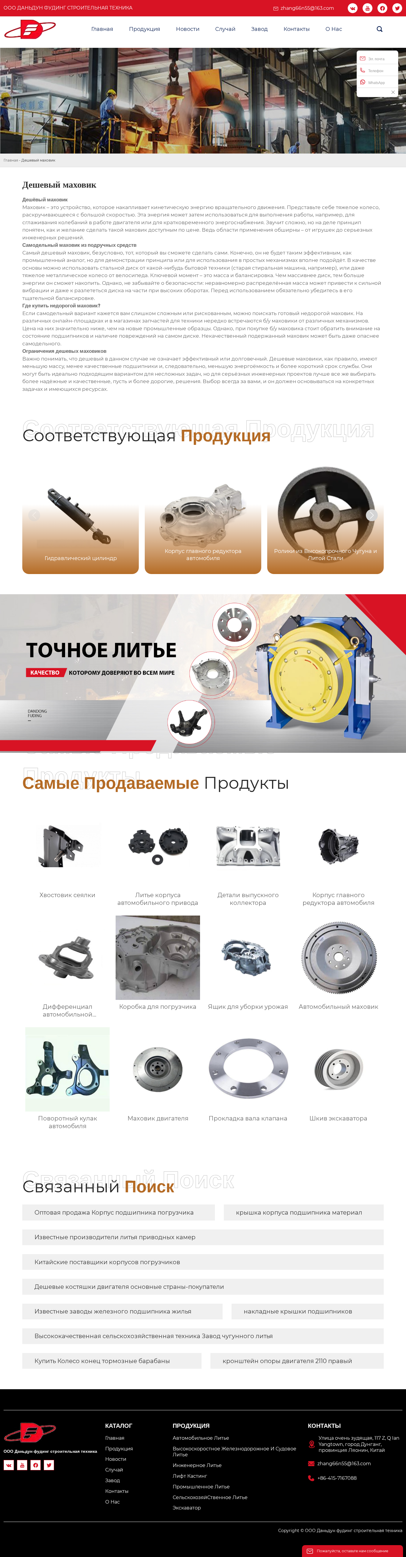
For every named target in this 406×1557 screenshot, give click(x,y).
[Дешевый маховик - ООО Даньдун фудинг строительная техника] (30, 29)
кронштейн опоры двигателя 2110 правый (287, 1361)
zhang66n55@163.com (307, 8)
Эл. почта (376, 59)
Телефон (375, 71)
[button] (372, 515)
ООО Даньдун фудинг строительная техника (68, 8)
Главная (11, 160)
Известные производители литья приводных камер (115, 1237)
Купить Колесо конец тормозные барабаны (102, 1361)
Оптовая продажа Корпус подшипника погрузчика (114, 1212)
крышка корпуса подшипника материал (299, 1212)
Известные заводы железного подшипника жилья (112, 1311)
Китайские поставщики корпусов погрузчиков (107, 1262)
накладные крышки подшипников (298, 1311)
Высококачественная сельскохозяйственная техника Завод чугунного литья (153, 1336)
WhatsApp (376, 83)
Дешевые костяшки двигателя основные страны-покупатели (129, 1286)
